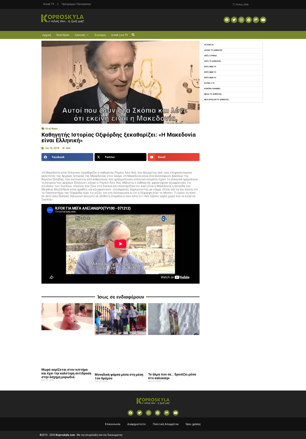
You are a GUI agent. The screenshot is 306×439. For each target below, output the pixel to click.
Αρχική (46, 35)
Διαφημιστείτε (136, 424)
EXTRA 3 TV (209, 83)
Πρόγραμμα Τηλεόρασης (76, 4)
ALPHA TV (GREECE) (213, 50)
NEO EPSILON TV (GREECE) (216, 100)
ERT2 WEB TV (210, 72)
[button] (133, 35)
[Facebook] (227, 20)
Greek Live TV (119, 35)
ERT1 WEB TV (210, 67)
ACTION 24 (209, 45)
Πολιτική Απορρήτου (166, 424)
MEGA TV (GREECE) (213, 94)
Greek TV (48, 4)
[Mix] (256, 20)
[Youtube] (263, 20)
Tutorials (80, 35)
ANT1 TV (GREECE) (212, 61)
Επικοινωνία (112, 424)
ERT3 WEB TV (210, 78)
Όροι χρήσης (193, 424)
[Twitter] (234, 20)
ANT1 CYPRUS (210, 56)
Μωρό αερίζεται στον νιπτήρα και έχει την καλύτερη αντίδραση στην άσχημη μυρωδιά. (66, 373)
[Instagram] (241, 20)
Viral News (62, 35)
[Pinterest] (248, 20)
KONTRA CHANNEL (212, 89)
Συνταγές (100, 35)
